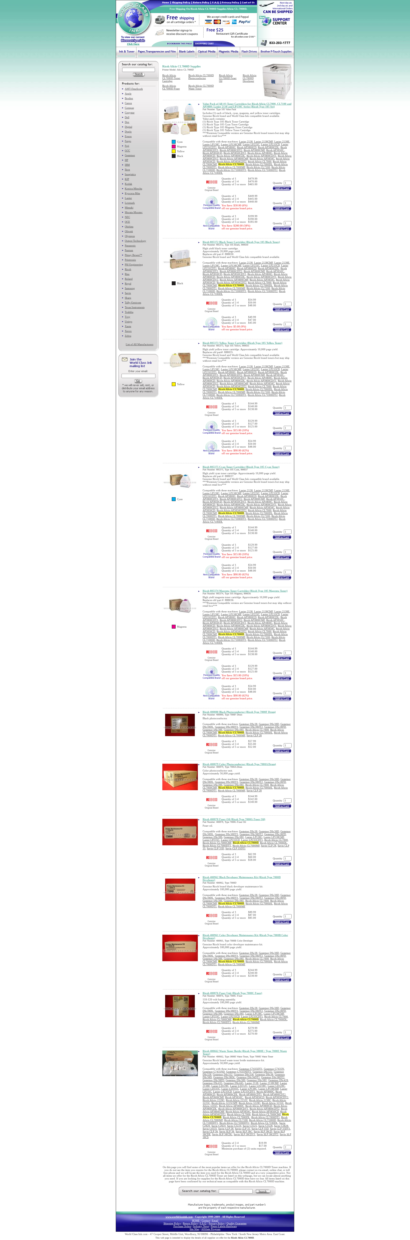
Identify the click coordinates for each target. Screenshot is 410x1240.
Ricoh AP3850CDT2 (235, 152)
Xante (128, 326)
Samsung (130, 288)
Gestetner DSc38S (212, 729)
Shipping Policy (172, 1223)
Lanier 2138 (246, 141)
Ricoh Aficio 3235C (273, 1103)
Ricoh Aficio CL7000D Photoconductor (201, 77)
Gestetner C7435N (274, 1068)
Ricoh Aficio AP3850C (262, 158)
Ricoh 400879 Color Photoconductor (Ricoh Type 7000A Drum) (239, 764)
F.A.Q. (203, 1223)
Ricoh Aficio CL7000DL (259, 164)
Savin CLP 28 (254, 735)
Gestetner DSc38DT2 (251, 726)
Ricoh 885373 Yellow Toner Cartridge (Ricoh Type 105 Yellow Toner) (242, 342)
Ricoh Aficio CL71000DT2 (263, 170)
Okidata (129, 226)
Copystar (130, 112)
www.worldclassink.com (179, 1216)
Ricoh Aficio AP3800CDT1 (261, 155)
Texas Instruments (134, 307)
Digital (128, 126)
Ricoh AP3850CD (212, 152)
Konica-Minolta (133, 188)
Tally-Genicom (133, 302)
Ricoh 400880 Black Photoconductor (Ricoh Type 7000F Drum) (239, 711)
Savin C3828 (281, 1125)
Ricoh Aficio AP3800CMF (234, 158)
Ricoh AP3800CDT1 (250, 1094)
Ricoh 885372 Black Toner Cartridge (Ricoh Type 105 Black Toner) (241, 242)
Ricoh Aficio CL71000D (262, 1120)
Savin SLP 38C (244, 1131)
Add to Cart (282, 188)
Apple (128, 93)
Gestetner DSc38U (234, 729)
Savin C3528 (265, 1125)
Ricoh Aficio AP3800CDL (231, 155)
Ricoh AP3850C (275, 150)
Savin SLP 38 (226, 1131)
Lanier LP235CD (270, 144)
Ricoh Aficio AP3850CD (265, 1111)
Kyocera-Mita (132, 193)
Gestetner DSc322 (262, 1071)
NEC (127, 217)
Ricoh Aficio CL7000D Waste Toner (201, 87)
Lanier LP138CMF (231, 144)
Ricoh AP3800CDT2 (231, 150)
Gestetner (130, 155)
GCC (127, 150)
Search (262, 1191)
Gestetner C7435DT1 (250, 1068)
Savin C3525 (250, 1125)
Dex (127, 122)
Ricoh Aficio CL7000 (259, 161)
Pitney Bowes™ (133, 255)
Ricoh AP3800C (227, 147)
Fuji (127, 145)
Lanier (128, 198)
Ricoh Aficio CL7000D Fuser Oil (228, 78)
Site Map (194, 1229)
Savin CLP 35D (215, 848)
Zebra (128, 335)
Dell (127, 117)
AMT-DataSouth (134, 88)
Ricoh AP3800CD (246, 147)
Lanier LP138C (211, 144)
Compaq (129, 107)
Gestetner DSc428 (278, 1080)
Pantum (129, 250)
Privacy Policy (217, 1223)
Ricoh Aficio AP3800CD (258, 1105)
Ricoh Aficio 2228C (213, 1100)
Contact (206, 1220)
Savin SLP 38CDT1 (244, 1134)
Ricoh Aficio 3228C (250, 1103)
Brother (129, 98)
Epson (128, 136)
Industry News (201, 1226)
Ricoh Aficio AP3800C (259, 152)
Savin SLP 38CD (263, 1131)
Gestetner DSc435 (212, 1083)
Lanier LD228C (220, 1085)
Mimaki (129, 207)
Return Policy (190, 1223)
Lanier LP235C (251, 144)
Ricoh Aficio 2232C (237, 1100)
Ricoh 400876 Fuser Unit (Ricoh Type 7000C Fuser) (232, 993)
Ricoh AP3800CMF (254, 150)
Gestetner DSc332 (223, 1074)
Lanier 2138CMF (263, 141)
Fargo (128, 141)
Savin (128, 293)
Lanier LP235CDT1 (252, 839)
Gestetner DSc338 (244, 1074)
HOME (196, 1220)
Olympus (130, 236)
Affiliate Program (210, 1229)
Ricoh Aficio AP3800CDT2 (265, 1108)
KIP (127, 179)
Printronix (130, 259)
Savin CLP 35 (242, 1128)
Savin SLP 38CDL (222, 1134)
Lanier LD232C (238, 1085)
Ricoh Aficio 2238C (260, 1100)
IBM (127, 164)
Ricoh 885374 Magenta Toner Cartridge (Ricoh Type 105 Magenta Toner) (245, 590)
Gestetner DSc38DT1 (226, 726)
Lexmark (130, 202)
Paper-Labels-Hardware (224, 1226)
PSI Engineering (134, 264)
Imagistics (130, 174)
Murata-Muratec (134, 212)
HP (126, 160)
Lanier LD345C (230, 1088)
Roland (129, 278)
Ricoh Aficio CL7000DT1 (217, 845)
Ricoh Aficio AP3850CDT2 (232, 161)
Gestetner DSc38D (269, 724)
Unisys (128, 321)
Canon (128, 103)
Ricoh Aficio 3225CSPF (224, 1103)
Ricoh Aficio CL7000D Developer (249, 78)
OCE (127, 221)
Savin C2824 (218, 1125)
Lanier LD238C (257, 1085)
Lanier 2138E (281, 141)
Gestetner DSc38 (248, 724)
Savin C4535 (210, 1128)
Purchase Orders (182, 1226)
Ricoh (128, 269)
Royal (128, 283)
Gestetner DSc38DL (224, 1077)
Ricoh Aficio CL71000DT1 (231, 170)
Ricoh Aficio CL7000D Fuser (171, 87)
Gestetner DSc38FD (275, 726)
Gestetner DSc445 (233, 1083)
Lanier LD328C (276, 1085)
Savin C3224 (234, 1125)
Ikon (127, 169)
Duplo (128, 131)
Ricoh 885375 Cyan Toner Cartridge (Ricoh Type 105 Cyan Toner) (241, 466)
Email (215, 1220)
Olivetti (129, 231)
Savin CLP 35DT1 (235, 848)
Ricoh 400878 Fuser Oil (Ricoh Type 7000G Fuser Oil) (234, 819)
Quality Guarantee (237, 1223)
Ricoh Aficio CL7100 (258, 167)
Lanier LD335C (211, 1088)
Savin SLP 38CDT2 (267, 1134)
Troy (127, 316)
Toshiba (129, 312)
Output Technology (135, 240)
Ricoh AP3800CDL (268, 147)
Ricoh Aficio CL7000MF (231, 167)
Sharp (128, 297)
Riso (127, 274)
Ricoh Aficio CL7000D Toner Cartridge (171, 78)
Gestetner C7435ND (214, 1071)
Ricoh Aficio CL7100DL (264, 1123)
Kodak (128, 183)
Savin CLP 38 (210, 1131)
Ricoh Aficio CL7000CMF (217, 842)
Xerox (128, 331)
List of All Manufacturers (139, 344)
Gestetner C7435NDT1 (238, 1071)
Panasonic (130, 245)
